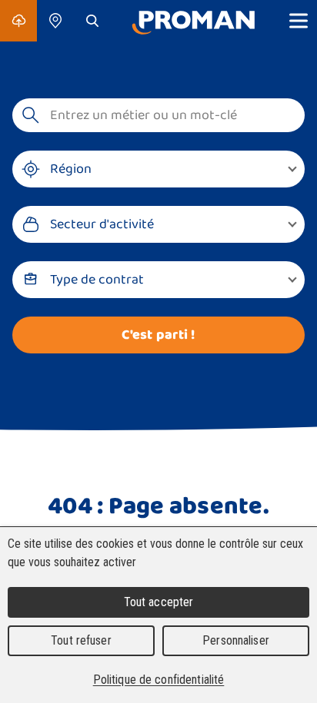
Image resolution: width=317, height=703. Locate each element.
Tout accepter (159, 602)
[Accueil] (193, 20)
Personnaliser (235, 640)
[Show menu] (298, 20)
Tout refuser (81, 640)
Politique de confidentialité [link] (159, 679)
